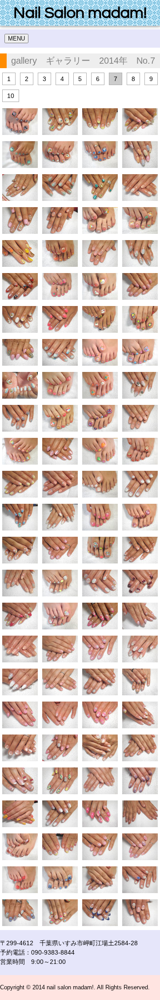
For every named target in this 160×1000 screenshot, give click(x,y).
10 (10, 95)
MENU (16, 38)
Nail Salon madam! (80, 12)
